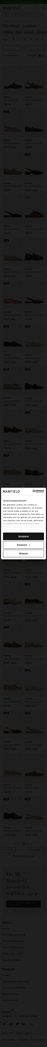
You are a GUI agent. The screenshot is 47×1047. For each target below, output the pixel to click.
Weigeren (23, 553)
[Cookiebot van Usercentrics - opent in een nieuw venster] (33, 491)
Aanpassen (22, 545)
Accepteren (23, 536)
